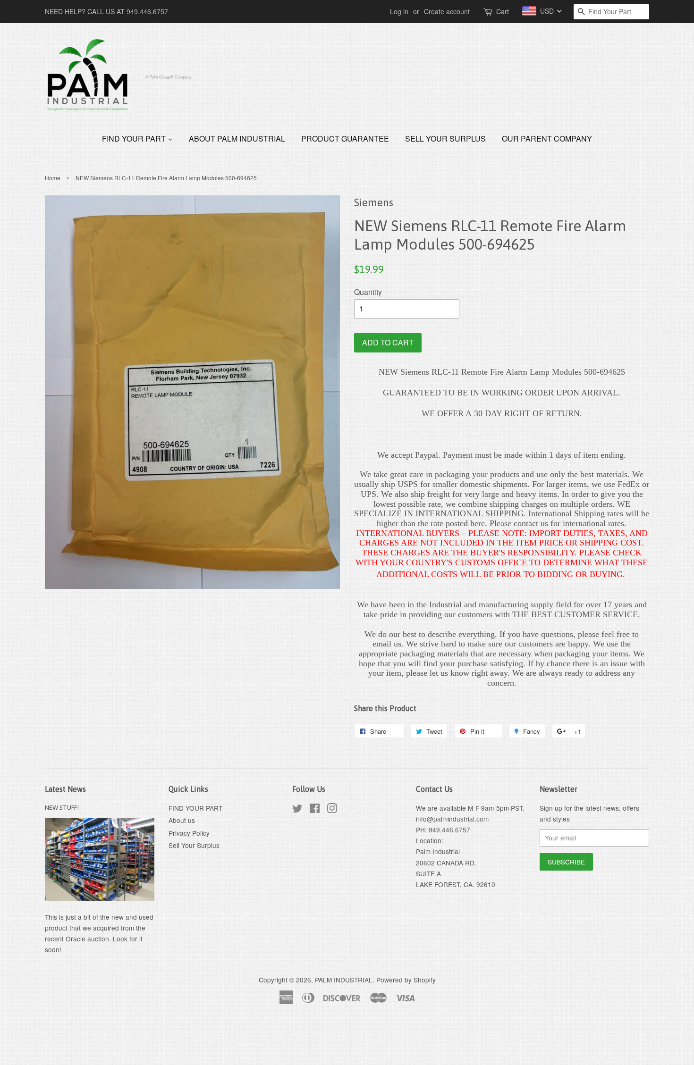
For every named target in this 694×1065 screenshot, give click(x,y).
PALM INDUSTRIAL (343, 979)
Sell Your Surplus (445, 138)
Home (52, 178)
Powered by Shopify (406, 979)
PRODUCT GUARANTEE (345, 138)
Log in (399, 11)
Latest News (65, 789)
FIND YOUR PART (135, 138)
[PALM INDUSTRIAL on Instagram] (332, 809)
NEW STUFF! (62, 807)
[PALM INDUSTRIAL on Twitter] (297, 809)
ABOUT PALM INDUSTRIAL (237, 138)
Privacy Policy (189, 833)
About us (182, 820)
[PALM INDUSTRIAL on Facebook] (314, 809)
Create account (447, 11)
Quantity (368, 291)
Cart (502, 11)
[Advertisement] (172, 1040)
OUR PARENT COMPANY (547, 138)
